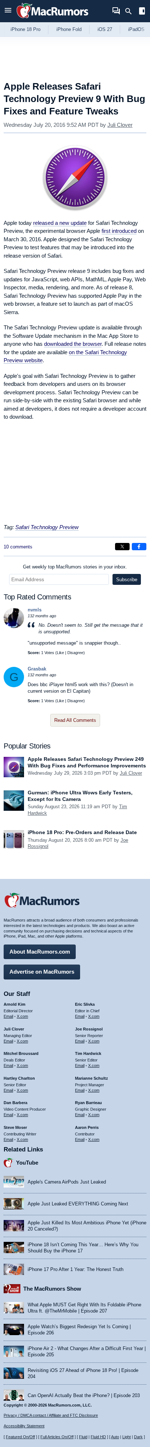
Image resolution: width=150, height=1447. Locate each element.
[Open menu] (8, 11)
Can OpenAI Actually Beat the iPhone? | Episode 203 (84, 1395)
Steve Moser (15, 1127)
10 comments (18, 547)
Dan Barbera (15, 1102)
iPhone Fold (69, 29)
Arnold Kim (14, 1004)
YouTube (27, 1162)
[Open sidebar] (142, 12)
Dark (138, 1437)
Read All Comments (75, 720)
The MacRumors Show (52, 1289)
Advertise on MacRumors (41, 972)
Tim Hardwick (88, 1053)
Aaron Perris (87, 1127)
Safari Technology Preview (47, 527)
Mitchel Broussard (21, 1053)
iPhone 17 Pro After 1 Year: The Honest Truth (75, 1269)
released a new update (60, 223)
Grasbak (37, 669)
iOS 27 (105, 29)
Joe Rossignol (89, 1029)
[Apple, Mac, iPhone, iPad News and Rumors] (52, 19)
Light (126, 1437)
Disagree (75, 652)
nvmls (35, 610)
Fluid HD (98, 1437)
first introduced (119, 231)
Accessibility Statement (24, 1426)
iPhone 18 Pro (25, 29)
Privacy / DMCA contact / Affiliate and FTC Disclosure (51, 1415)
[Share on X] (122, 546)
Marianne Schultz (91, 1078)
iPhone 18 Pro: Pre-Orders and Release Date (82, 832)
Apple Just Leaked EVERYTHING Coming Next (78, 1204)
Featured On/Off (20, 1437)
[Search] (131, 11)
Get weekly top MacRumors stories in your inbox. (75, 567)
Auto (115, 1437)
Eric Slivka (85, 1004)
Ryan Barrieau (88, 1102)
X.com (22, 1016)
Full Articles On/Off (57, 1437)
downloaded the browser (73, 344)
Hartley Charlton (19, 1078)
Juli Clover (120, 125)
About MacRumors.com (39, 952)
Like (60, 652)
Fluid (83, 1437)
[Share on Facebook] (139, 546)
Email (8, 1016)
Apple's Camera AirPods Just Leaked (67, 1182)
